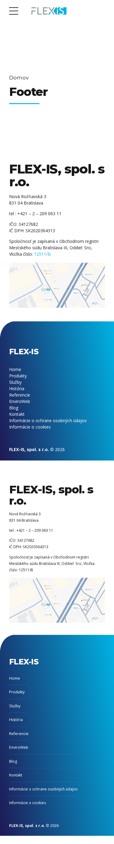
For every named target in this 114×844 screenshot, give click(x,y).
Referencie (19, 395)
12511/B (42, 254)
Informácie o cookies (30, 427)
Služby (15, 382)
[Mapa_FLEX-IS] (57, 285)
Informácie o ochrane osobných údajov (48, 420)
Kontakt (17, 414)
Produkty (18, 376)
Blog (13, 408)
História (16, 388)
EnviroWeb (19, 401)
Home (15, 369)
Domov (19, 78)
